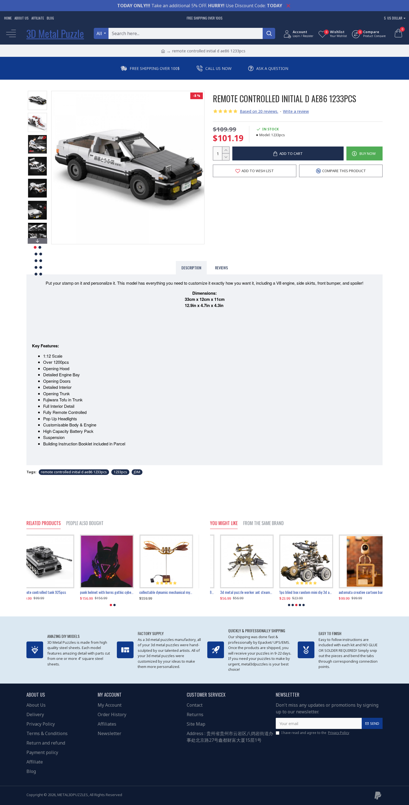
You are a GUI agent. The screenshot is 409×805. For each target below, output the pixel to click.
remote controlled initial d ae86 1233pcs (74, 471)
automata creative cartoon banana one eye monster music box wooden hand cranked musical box (356, 592)
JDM (137, 471)
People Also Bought (85, 523)
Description (191, 267)
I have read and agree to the (315, 732)
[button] (37, 92)
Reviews (221, 267)
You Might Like (224, 523)
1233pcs (120, 471)
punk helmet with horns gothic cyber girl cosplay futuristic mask (112, 592)
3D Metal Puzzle (55, 33)
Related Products (43, 523)
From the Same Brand (263, 523)
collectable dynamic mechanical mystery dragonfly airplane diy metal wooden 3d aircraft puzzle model (172, 592)
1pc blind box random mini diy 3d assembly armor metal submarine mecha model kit (296, 592)
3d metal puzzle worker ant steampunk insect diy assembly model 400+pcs (237, 592)
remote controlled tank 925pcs (49, 592)
